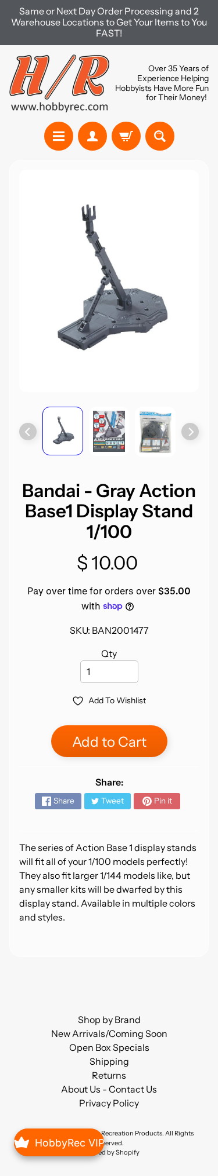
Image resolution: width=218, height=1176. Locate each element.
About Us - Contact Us (109, 1089)
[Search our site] (159, 136)
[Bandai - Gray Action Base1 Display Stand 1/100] (62, 431)
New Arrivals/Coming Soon (109, 1033)
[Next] (190, 431)
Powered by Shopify (109, 1152)
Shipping (109, 1061)
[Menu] (58, 136)
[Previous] (28, 431)
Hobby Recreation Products (121, 1133)
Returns (109, 1075)
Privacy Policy (109, 1103)
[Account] (92, 136)
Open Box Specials (109, 1047)
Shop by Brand (109, 1019)
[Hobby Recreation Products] (59, 83)
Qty (109, 653)
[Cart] (126, 136)
